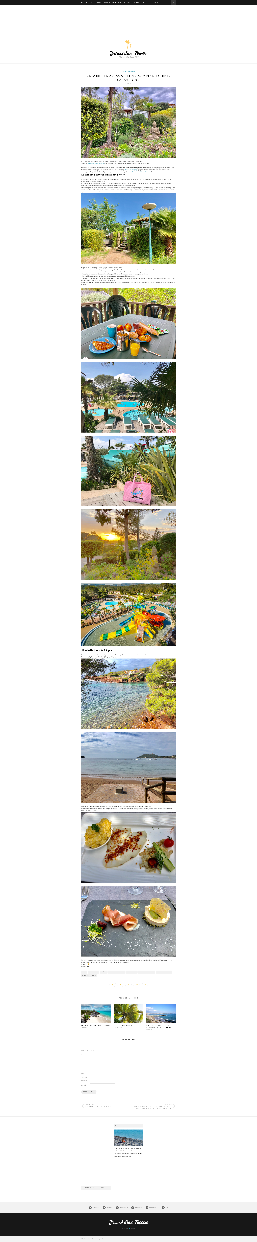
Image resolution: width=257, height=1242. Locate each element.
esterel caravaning (116, 972)
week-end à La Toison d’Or (138, 172)
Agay (84, 972)
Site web (83, 1085)
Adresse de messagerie (84, 1079)
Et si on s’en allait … (124, 1025)
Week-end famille (89, 975)
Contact (156, 2)
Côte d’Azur (117, 2)
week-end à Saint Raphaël (96, 163)
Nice (91, 2)
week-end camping (164, 972)
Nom (83, 1073)
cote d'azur (93, 972)
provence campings (146, 972)
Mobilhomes (132, 972)
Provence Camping (131, 170)
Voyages (137, 2)
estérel (104, 972)
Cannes (98, 2)
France (125, 71)
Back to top (169, 1239)
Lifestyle (128, 2)
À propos (146, 2)
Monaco (107, 2)
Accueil (84, 2)
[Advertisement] (128, 20)
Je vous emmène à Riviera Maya (95, 1025)
